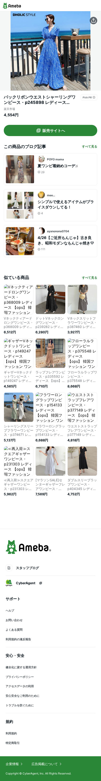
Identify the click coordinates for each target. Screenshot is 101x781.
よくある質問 (14, 629)
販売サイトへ (54, 130)
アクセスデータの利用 (20, 686)
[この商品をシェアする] (93, 20)
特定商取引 (13, 743)
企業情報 (12, 764)
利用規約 (11, 733)
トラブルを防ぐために (20, 705)
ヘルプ (10, 610)
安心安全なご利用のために (22, 695)
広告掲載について (44, 764)
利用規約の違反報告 (18, 639)
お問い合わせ (14, 620)
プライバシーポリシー (20, 677)
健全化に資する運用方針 (21, 667)
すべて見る (89, 146)
